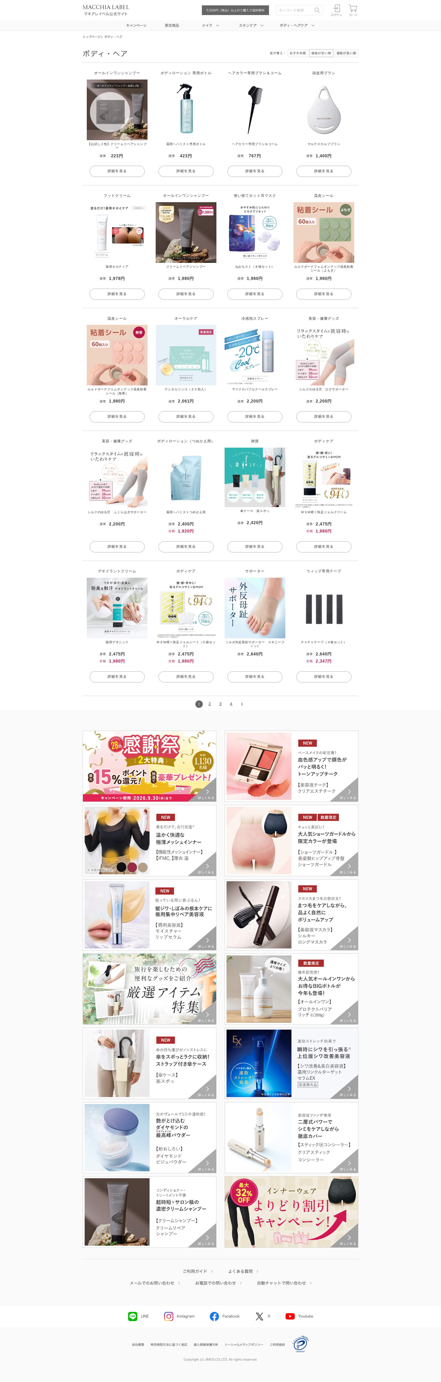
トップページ (92, 36)
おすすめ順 (298, 53)
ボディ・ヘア (113, 36)
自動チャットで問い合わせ (281, 1283)
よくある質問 (240, 1271)
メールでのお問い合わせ (152, 1283)
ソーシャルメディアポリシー (244, 1344)
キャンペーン (136, 25)
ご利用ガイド (195, 1271)
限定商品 (172, 25)
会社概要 (138, 1344)
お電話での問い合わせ (215, 1283)
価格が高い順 (346, 53)
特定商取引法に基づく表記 (169, 1344)
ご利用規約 (277, 1344)
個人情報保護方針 (206, 1344)
